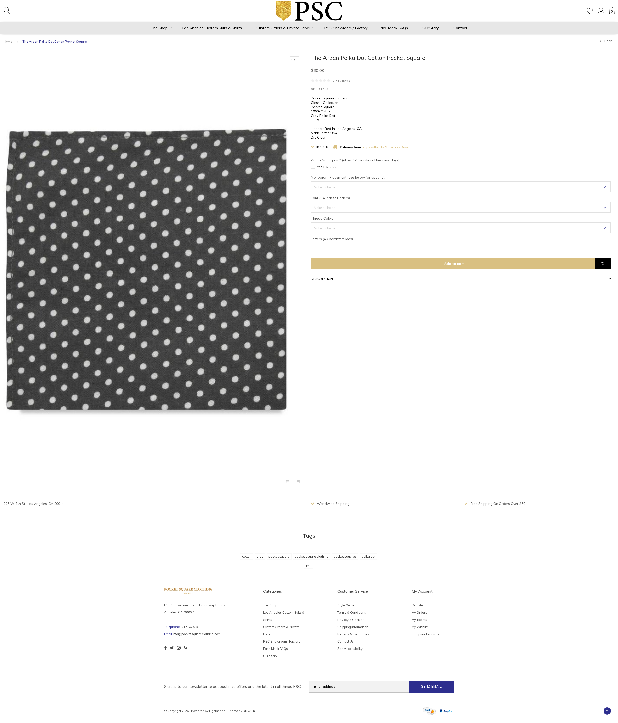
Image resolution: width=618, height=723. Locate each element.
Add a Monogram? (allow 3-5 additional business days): (355, 160)
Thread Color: (322, 218)
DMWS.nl (249, 711)
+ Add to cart (452, 264)
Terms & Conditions (351, 612)
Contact (460, 27)
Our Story (430, 27)
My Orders (419, 612)
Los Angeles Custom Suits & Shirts (212, 27)
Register (418, 605)
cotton (247, 556)
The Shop (159, 27)
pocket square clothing (312, 556)
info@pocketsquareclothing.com (197, 634)
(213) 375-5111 (192, 627)
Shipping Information (352, 627)
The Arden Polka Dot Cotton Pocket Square (55, 41)
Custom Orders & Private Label (283, 27)
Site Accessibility (350, 649)
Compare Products (425, 634)
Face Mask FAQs (393, 27)
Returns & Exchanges (353, 634)
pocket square (279, 556)
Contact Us (345, 641)
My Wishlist (420, 627)
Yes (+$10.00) (327, 167)
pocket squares (345, 556)
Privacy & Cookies (350, 620)
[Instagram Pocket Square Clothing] (179, 648)
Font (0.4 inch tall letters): (331, 198)
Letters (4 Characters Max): (332, 239)
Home (8, 41)
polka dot (368, 556)
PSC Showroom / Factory (346, 27)
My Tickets (419, 620)
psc (308, 565)
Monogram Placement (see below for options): (348, 177)
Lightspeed (217, 711)
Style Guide (345, 605)
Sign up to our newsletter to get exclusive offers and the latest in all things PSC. (233, 686)
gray (260, 556)
